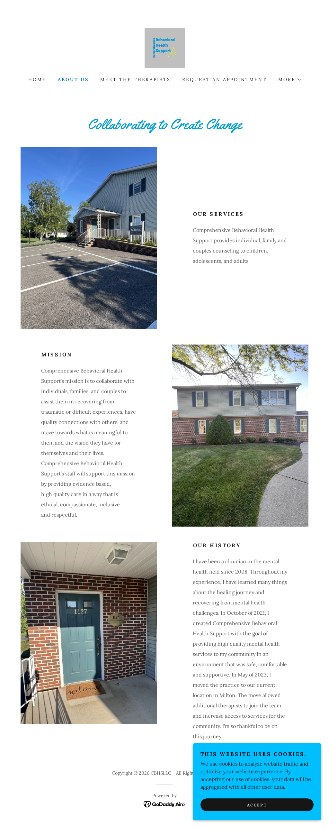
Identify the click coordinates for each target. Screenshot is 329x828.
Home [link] (37, 79)
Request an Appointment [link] (224, 79)
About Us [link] (73, 79)
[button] (289, 79)
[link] (165, 47)
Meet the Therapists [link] (135, 79)
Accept (257, 805)
